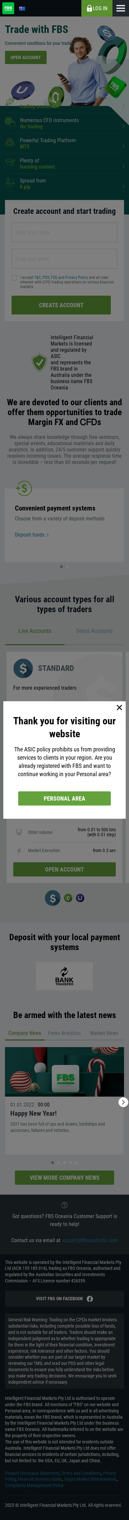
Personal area (64, 798)
